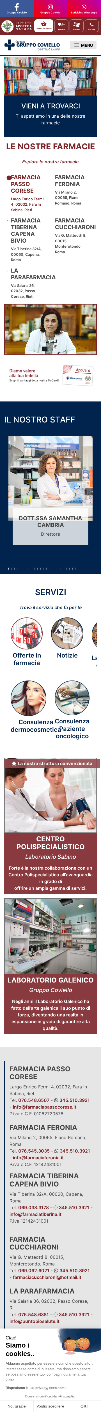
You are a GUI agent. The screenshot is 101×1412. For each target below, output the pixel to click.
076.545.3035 (34, 1151)
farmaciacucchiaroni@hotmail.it (47, 1277)
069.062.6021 (33, 1270)
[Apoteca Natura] (15, 22)
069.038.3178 (33, 1207)
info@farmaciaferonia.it (38, 1157)
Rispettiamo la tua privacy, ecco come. (36, 1388)
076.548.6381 (33, 1314)
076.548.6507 (33, 1100)
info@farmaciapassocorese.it (44, 1107)
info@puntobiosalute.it (34, 1321)
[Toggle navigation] (83, 45)
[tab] (28, 193)
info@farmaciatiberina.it (35, 1214)
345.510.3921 (74, 1100)
